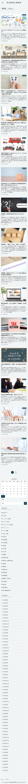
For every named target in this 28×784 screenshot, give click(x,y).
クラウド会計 (6, 521)
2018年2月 (5, 767)
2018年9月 (5, 749)
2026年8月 (5, 600)
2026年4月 (5, 612)
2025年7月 (5, 636)
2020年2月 (5, 731)
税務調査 (5, 575)
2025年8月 (5, 633)
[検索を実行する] (25, 503)
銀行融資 (5, 587)
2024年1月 (5, 677)
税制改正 (5, 572)
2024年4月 (5, 668)
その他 (4, 515)
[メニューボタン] (2, 2)
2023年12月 (6, 680)
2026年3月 (5, 615)
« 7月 (2, 499)
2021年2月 (5, 704)
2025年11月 (6, 624)
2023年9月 (5, 689)
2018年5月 (5, 758)
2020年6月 (5, 719)
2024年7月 (5, 659)
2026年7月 (5, 603)
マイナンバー (6, 527)
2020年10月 (6, 710)
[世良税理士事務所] (14, 2)
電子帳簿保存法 (7, 590)
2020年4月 (5, 725)
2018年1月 (5, 770)
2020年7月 (5, 716)
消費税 (4, 554)
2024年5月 (5, 665)
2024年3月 (5, 671)
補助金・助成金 (7, 578)
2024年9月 (5, 653)
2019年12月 (6, 737)
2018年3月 (5, 764)
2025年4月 (5, 642)
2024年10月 (6, 651)
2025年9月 (5, 630)
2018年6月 (5, 755)
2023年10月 (6, 686)
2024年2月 (5, 674)
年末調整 (5, 542)
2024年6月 (5, 662)
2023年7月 (5, 695)
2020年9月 (5, 713)
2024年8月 (5, 656)
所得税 (4, 545)
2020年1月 (5, 734)
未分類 (4, 548)
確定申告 (5, 569)
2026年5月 (5, 609)
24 (3, 493)
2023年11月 (6, 683)
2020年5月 (5, 722)
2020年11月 (6, 707)
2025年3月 (5, 645)
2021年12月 (6, 701)
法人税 (4, 551)
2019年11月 (6, 740)
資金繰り (5, 581)
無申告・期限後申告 (8, 560)
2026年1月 (5, 618)
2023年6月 (5, 698)
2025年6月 (5, 639)
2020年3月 (5, 728)
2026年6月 (5, 606)
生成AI (4, 563)
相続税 (4, 566)
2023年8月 (5, 692)
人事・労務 (5, 533)
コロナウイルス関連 (8, 524)
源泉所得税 (5, 557)
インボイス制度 (7, 518)
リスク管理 (5, 530)
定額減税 (5, 539)
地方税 (4, 536)
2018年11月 (6, 746)
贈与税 (4, 584)
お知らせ (5, 512)
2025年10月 (6, 627)
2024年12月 (6, 648)
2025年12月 (6, 621)
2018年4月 (5, 761)
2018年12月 (6, 743)
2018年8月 (5, 752)
